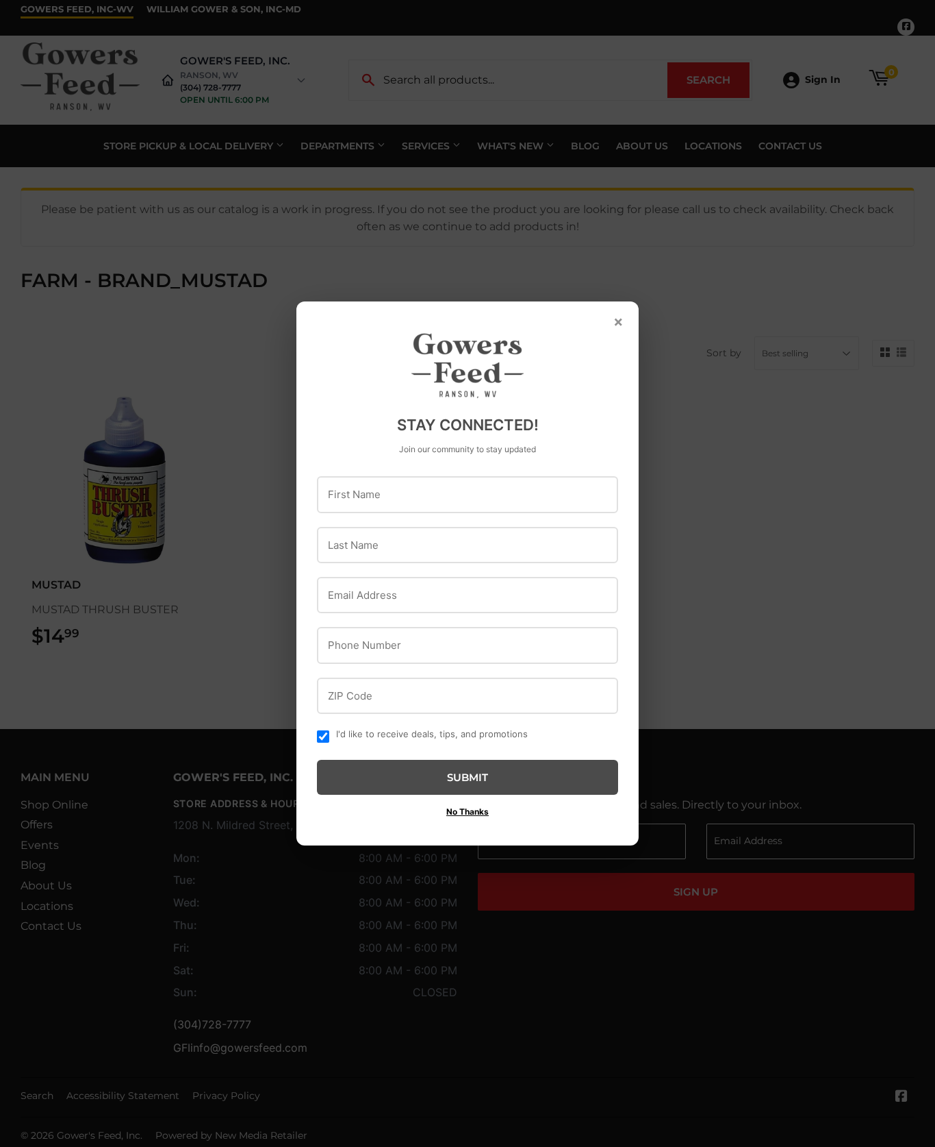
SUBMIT (467, 777)
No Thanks (467, 811)
